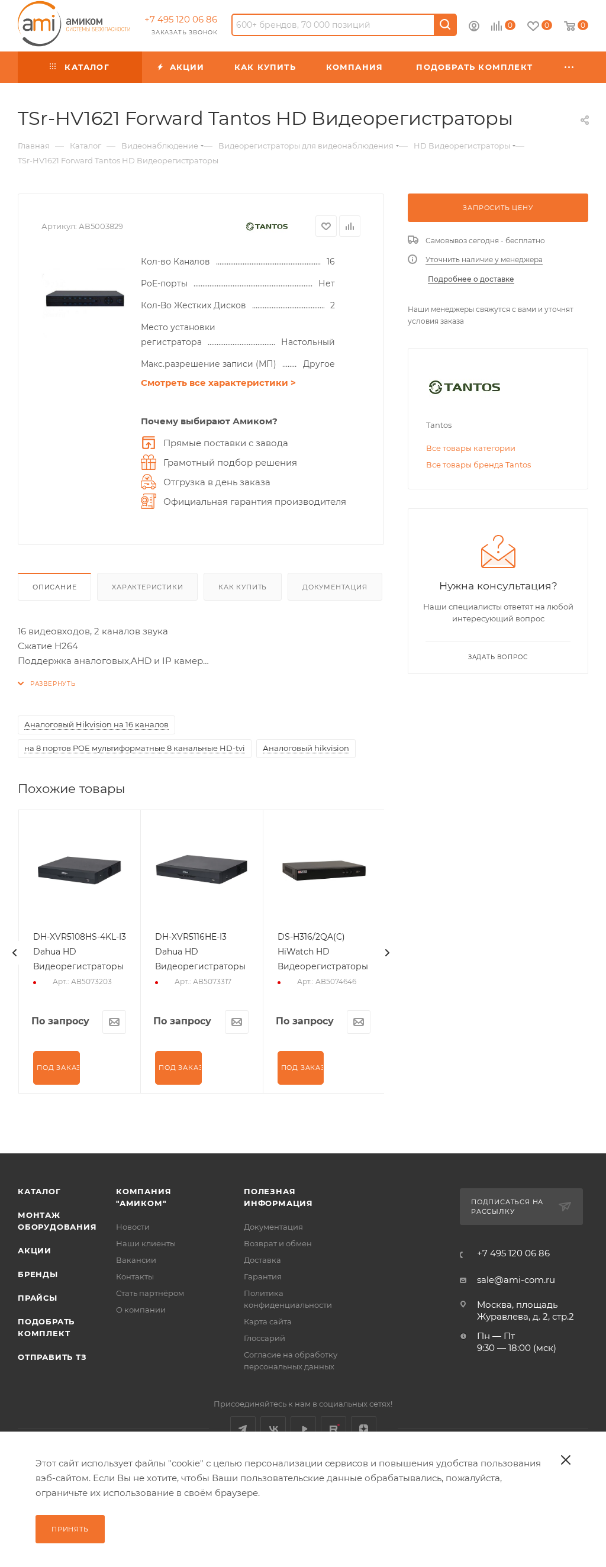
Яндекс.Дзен (363, 1429)
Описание (54, 587)
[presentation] (15, 953)
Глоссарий (264, 1338)
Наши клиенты (146, 1243)
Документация (335, 587)
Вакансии (136, 1260)
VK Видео (303, 1429)
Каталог (39, 1191)
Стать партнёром (150, 1293)
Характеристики (147, 587)
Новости (133, 1226)
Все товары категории (470, 448)
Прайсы (37, 1297)
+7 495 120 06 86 (180, 19)
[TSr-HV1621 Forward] (85, 298)
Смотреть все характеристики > (218, 382)
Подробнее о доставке (471, 279)
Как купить (242, 587)
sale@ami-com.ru (516, 1279)
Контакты (135, 1276)
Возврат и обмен (278, 1243)
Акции (34, 1250)
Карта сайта (268, 1321)
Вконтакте (273, 1429)
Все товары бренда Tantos (478, 464)
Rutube (333, 1429)
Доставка (262, 1260)
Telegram (243, 1429)
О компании (141, 1309)
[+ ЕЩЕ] (569, 67)
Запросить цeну (498, 208)
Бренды (38, 1274)
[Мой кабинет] (474, 27)
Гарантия (263, 1276)
